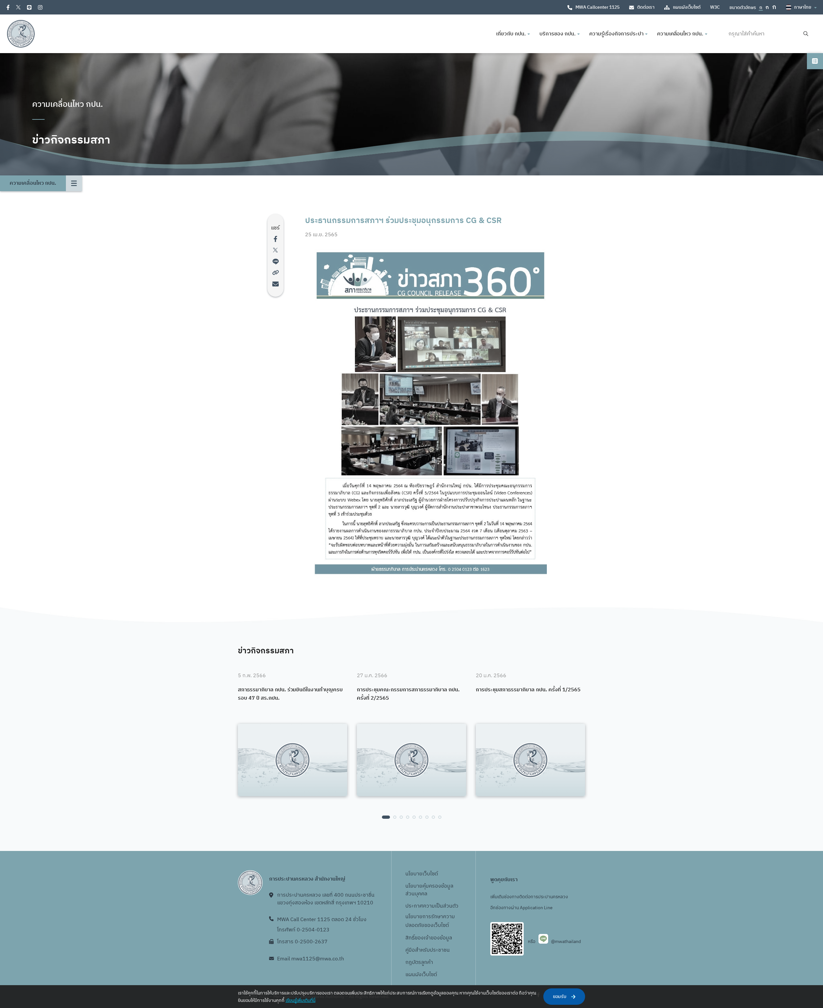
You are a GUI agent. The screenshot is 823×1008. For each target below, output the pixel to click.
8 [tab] (433, 817)
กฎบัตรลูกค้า (419, 962)
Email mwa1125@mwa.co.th (310, 959)
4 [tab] (407, 817)
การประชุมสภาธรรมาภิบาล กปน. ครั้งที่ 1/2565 (528, 690)
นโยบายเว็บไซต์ (421, 874)
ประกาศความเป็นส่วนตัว (431, 906)
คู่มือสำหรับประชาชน (427, 950)
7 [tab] (427, 817)
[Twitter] (18, 7)
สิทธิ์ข (411, 938)
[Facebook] (8, 7)
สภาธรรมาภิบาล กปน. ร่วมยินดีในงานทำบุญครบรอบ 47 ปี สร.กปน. (290, 694)
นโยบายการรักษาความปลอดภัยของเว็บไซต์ (430, 921)
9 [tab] (439, 817)
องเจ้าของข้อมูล (435, 938)
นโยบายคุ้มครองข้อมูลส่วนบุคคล (429, 890)
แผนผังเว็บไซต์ (687, 7)
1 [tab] (386, 817)
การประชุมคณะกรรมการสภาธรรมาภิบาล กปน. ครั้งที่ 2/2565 (408, 694)
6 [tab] (420, 817)
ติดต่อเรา (646, 7)
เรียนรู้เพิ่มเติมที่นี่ (300, 1000)
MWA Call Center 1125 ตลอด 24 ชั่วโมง (321, 919)
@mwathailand (566, 941)
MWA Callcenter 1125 (597, 7)
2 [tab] (394, 817)
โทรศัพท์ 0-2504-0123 (303, 930)
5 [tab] (414, 817)
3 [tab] (401, 817)
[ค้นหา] (805, 34)
